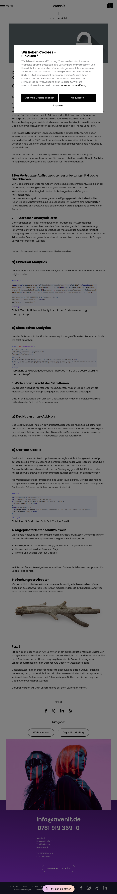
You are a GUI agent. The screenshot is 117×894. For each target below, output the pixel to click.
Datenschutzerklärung (73, 85)
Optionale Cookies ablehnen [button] (39, 97)
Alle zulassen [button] (77, 97)
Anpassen (58, 105)
